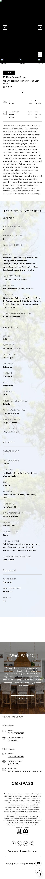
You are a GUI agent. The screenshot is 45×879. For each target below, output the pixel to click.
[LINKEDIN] (25, 843)
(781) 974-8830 (13, 740)
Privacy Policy (33, 863)
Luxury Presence (29, 851)
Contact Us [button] (22, 699)
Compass (26, 796)
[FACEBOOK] (13, 843)
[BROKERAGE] (32, 843)
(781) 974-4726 (13, 764)
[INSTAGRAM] (19, 843)
